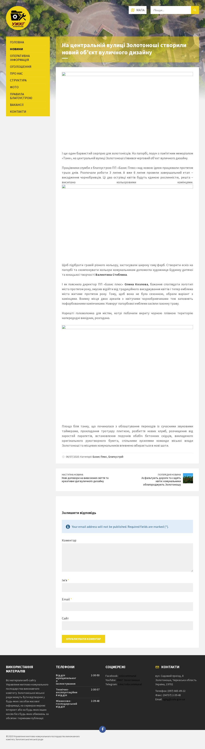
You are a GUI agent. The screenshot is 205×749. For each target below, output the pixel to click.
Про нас (16, 73)
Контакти (18, 111)
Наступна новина (72, 474)
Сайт (65, 618)
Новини (16, 49)
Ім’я (65, 580)
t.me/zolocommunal (130, 684)
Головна (17, 42)
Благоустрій (116, 456)
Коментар (69, 540)
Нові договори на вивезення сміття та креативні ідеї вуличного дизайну (85, 479)
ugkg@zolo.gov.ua (174, 699)
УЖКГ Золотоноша (128, 680)
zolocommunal (127, 676)
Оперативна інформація (20, 58)
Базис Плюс (100, 456)
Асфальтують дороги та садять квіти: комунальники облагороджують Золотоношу (161, 481)
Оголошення (20, 67)
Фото (14, 87)
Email (67, 599)
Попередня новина (169, 474)
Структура (18, 80)
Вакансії (16, 105)
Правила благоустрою (21, 96)
